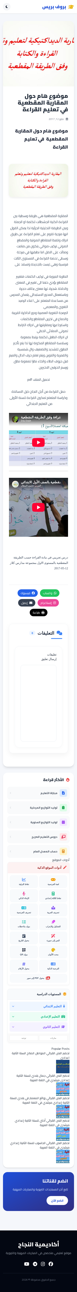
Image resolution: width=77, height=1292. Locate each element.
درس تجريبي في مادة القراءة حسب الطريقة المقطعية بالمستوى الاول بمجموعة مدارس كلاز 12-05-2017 (39, 563)
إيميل (24, 603)
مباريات (53, 1038)
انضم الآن (57, 1200)
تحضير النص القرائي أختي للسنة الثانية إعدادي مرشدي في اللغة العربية (42, 1123)
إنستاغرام (46, 603)
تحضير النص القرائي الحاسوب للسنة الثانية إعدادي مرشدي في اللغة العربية (40, 1145)
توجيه (23, 1038)
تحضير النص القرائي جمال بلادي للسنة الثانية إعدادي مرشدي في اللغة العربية (43, 1078)
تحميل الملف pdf (38, 379)
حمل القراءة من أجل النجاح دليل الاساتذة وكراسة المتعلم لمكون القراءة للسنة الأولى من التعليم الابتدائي (38, 397)
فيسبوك (25, 593)
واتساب (47, 593)
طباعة (36, 612)
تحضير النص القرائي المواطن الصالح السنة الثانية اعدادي (41, 1055)
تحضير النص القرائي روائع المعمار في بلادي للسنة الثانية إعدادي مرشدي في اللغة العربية (40, 1100)
